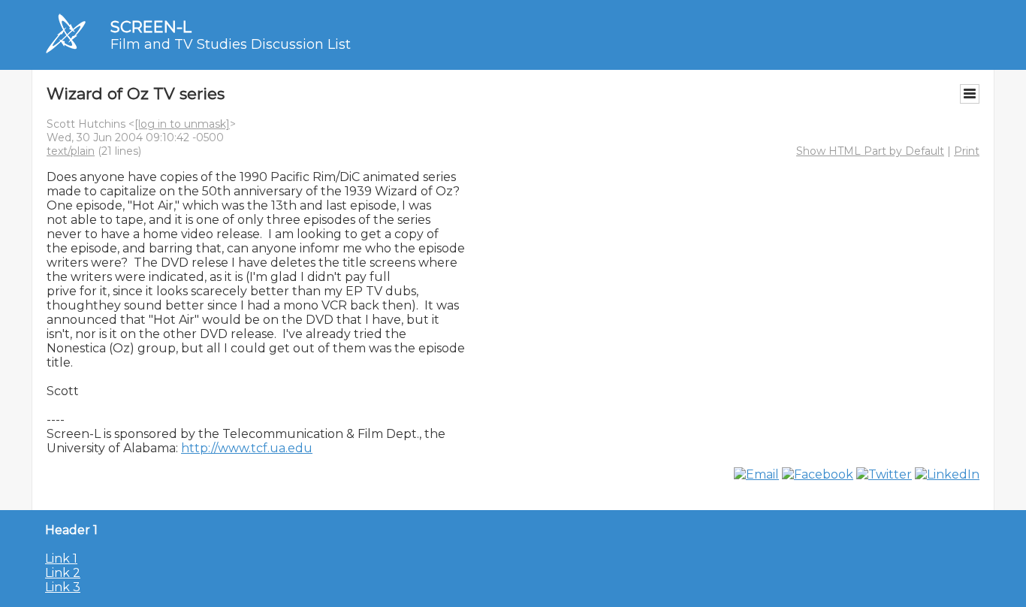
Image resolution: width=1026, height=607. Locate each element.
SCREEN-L (151, 26)
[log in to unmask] (182, 124)
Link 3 (62, 587)
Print (966, 151)
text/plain (71, 151)
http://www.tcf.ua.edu (246, 448)
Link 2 (62, 573)
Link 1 (61, 558)
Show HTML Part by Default (870, 151)
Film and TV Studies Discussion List (230, 44)
